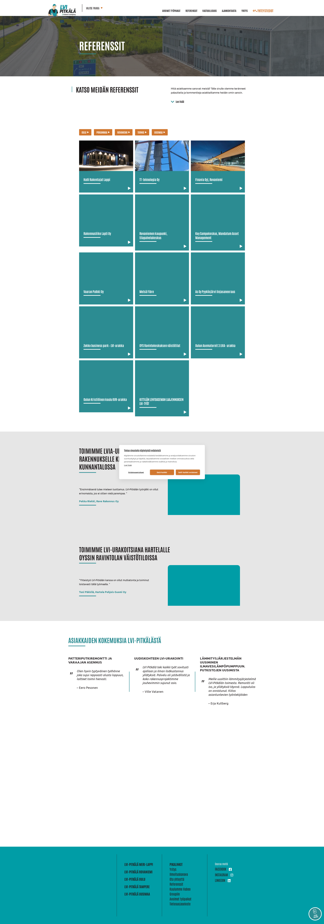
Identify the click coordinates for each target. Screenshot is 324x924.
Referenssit (191, 10)
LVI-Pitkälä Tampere (137, 886)
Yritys (244, 10)
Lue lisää (128, 465)
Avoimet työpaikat (171, 10)
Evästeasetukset (136, 472)
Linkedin (220, 880)
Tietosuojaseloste (180, 904)
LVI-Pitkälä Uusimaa (137, 894)
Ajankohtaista (229, 10)
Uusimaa (158, 132)
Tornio (141, 132)
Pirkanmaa (101, 132)
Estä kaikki (162, 472)
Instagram (221, 874)
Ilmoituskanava (179, 874)
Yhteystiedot (265, 10)
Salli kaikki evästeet (188, 472)
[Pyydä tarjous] (315, 913)
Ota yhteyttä (177, 879)
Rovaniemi (122, 132)
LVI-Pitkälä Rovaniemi (138, 872)
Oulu (84, 132)
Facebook (220, 869)
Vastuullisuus (209, 10)
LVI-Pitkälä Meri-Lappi (138, 864)
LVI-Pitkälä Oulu (134, 879)
